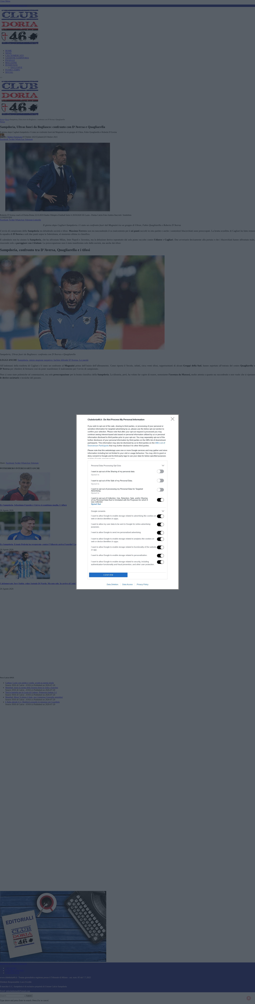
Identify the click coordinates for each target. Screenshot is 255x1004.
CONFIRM (108, 575)
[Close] (173, 419)
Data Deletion (112, 584)
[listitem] (127, 465)
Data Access (127, 584)
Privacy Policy (142, 584)
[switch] (160, 471)
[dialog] (127, 502)
